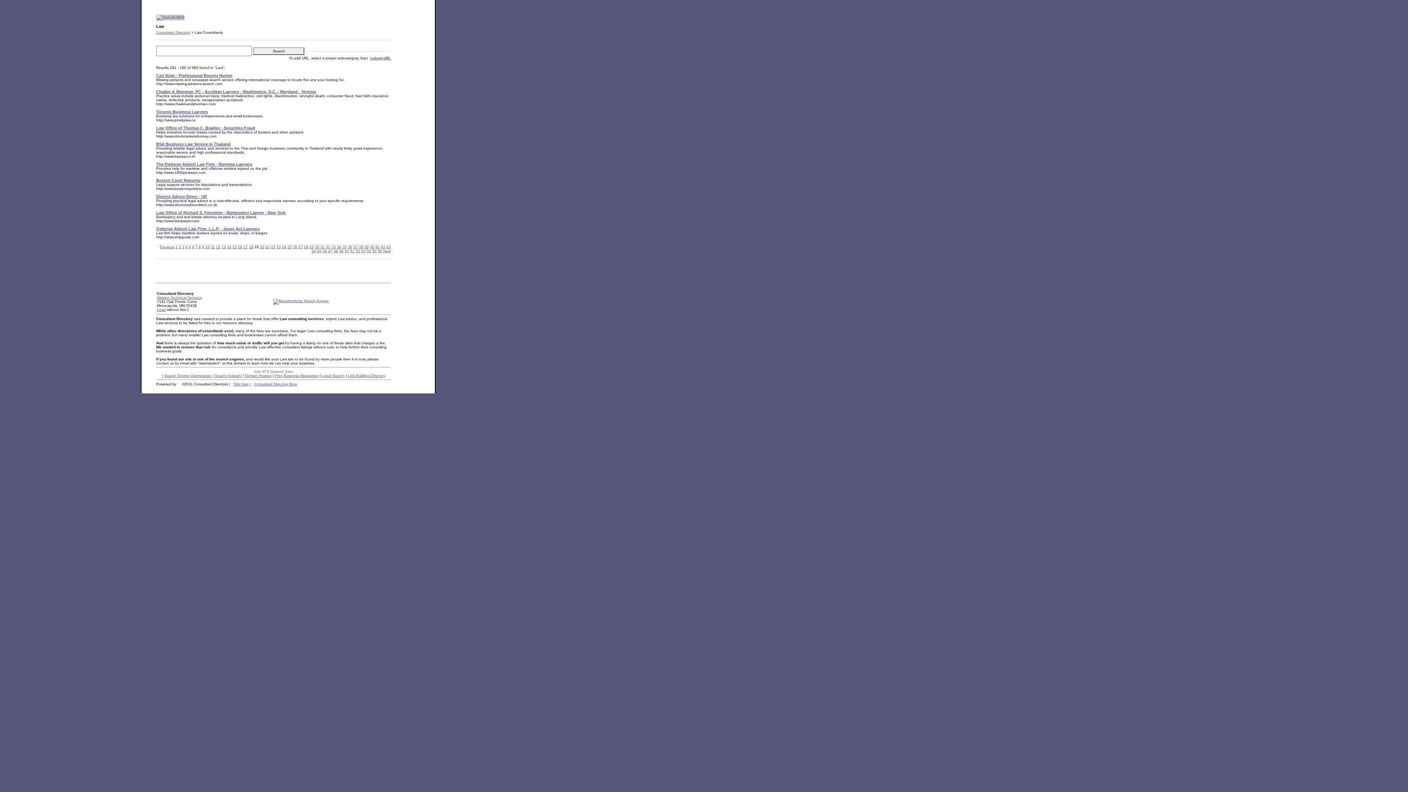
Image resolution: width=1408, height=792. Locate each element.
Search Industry (228, 376)
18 (251, 247)
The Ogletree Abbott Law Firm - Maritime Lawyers (204, 164)
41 (377, 247)
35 (344, 247)
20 (262, 247)
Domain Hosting (258, 376)
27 (300, 247)
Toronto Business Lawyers (182, 112)
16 (240, 247)
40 (372, 247)
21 (267, 247)
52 (358, 251)
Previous (167, 247)
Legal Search (333, 376)
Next (387, 251)
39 (366, 247)
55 (374, 251)
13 (223, 247)
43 (388, 247)
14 (229, 247)
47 (330, 251)
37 (355, 247)
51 (352, 251)
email (161, 310)
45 (319, 251)
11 (213, 247)
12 (218, 247)
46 (325, 251)
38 (361, 247)
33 (333, 247)
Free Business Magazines (297, 376)
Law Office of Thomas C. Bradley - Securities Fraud (205, 128)
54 (369, 251)
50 (347, 251)
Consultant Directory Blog (275, 384)
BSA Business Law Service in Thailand (193, 144)
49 (341, 251)
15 (234, 247)
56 (380, 251)
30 (317, 247)
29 (311, 247)
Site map (241, 384)
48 (336, 251)
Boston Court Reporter (178, 180)
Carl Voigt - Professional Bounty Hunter (194, 75)
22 (273, 247)
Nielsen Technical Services (179, 298)
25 (289, 247)
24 (284, 247)
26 (295, 247)
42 (383, 247)
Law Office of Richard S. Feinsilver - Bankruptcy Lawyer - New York (221, 212)
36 (350, 247)
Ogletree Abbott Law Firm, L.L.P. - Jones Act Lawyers (208, 229)
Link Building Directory (366, 376)
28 (306, 247)
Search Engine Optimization (188, 376)
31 (322, 247)
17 (245, 247)
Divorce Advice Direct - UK (181, 196)
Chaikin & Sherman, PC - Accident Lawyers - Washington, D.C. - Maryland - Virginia (236, 91)
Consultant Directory (173, 32)
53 (363, 251)
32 (328, 247)
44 (314, 251)
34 (339, 247)
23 (278, 247)
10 (207, 247)
